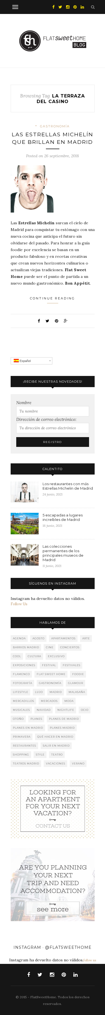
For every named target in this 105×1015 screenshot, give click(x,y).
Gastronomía (55, 126)
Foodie (78, 674)
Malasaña (77, 692)
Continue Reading (52, 298)
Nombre (23, 402)
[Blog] (53, 808)
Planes (36, 718)
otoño (18, 718)
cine (49, 647)
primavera (22, 736)
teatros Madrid (26, 763)
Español (25, 361)
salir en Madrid (56, 745)
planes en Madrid (28, 727)
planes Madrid (62, 727)
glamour (75, 683)
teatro (57, 754)
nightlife (65, 709)
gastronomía (50, 683)
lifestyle (20, 692)
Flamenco (21, 674)
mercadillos (23, 700)
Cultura (34, 656)
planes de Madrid (64, 718)
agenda (19, 638)
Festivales (71, 665)
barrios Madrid (26, 647)
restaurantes (24, 745)
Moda (69, 700)
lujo (39, 692)
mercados (49, 700)
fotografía (22, 683)
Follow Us (19, 604)
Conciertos (70, 647)
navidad (44, 709)
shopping (21, 754)
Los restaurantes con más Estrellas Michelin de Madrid (68, 486)
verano (78, 763)
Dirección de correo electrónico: (46, 419)
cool (17, 656)
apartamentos (63, 638)
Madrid (56, 692)
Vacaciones (55, 763)
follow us (89, 960)
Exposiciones (24, 665)
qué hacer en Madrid (55, 736)
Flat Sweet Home (51, 674)
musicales (21, 709)
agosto (38, 638)
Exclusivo (56, 656)
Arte (86, 638)
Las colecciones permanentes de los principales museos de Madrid (63, 553)
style (40, 754)
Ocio (84, 709)
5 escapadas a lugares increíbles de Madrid (63, 517)
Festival (49, 665)
